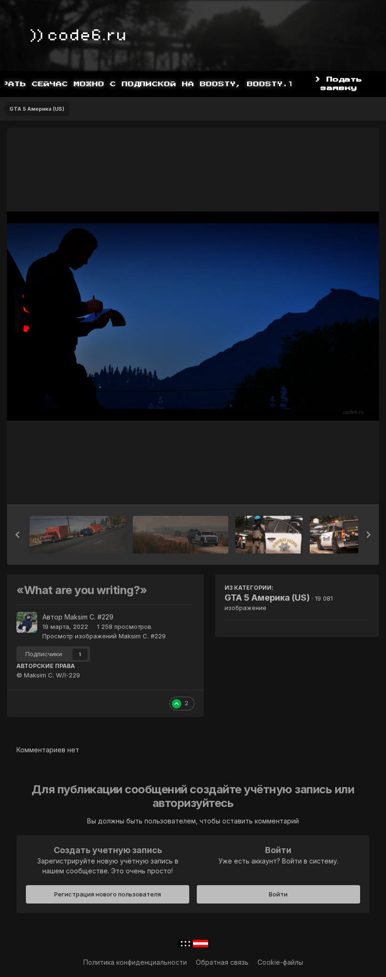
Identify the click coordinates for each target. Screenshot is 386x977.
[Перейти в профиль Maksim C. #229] (26, 622)
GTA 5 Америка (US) (267, 597)
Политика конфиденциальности (135, 962)
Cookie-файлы (280, 962)
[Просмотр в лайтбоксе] (193, 316)
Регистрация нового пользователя (107, 894)
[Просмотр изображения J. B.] (269, 535)
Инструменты (336, 487)
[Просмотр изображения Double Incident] (78, 535)
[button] (17, 534)
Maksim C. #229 (88, 617)
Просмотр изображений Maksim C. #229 (104, 636)
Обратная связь (222, 962)
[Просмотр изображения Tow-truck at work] (180, 535)
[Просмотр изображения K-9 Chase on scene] (343, 535)
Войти (278, 894)
